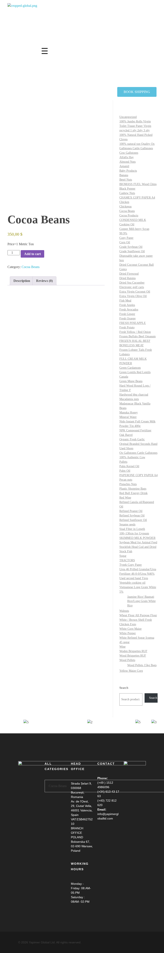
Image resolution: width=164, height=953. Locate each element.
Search (123, 687)
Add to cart (32, 254)
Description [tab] (21, 281)
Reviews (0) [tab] (44, 281)
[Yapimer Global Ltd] (60, 45)
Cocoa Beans (31, 267)
